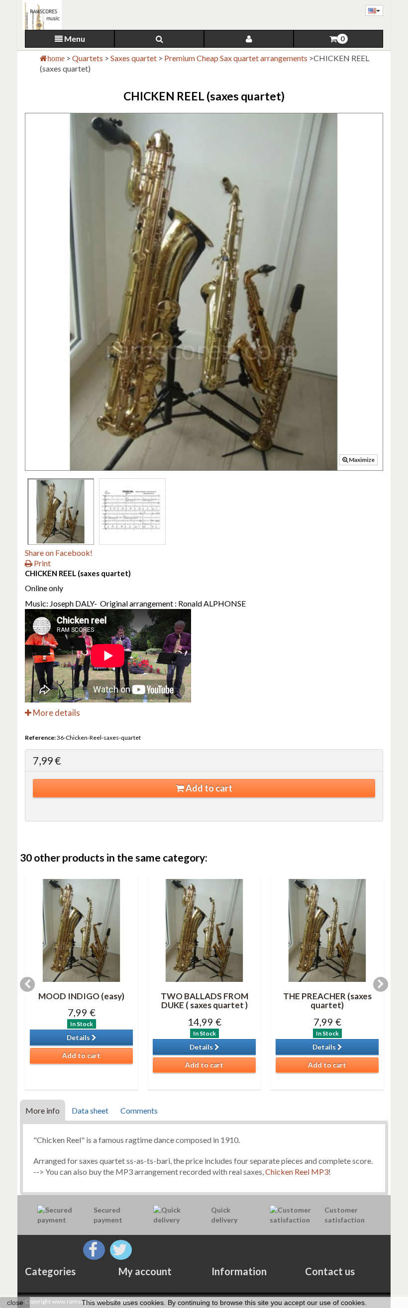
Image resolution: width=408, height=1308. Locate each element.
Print (41, 563)
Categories (50, 1271)
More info (42, 1110)
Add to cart (208, 788)
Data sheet (90, 1110)
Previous (27, 984)
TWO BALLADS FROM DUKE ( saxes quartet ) (204, 1001)
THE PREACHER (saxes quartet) (327, 1001)
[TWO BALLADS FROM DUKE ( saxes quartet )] (204, 930)
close (15, 1303)
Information (239, 1271)
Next (380, 984)
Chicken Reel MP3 (296, 1171)
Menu (74, 38)
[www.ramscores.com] (39, 15)
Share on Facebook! (59, 552)
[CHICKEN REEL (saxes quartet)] (60, 511)
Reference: (40, 737)
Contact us (330, 1271)
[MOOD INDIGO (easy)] (81, 930)
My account (145, 1271)
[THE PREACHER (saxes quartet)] (327, 930)
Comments (139, 1110)
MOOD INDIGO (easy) (81, 996)
